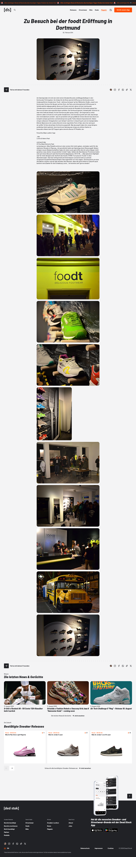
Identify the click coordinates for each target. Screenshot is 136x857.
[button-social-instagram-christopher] (111, 90)
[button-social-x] (131, 90)
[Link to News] (15, 10)
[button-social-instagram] (115, 90)
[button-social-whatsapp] (123, 90)
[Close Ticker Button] (131, 3)
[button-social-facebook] (119, 90)
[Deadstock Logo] (7, 10)
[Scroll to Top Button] (129, 796)
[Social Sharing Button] (6, 89)
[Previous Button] (6, 768)
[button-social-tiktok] (127, 90)
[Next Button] (12, 768)
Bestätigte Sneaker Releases (24, 726)
